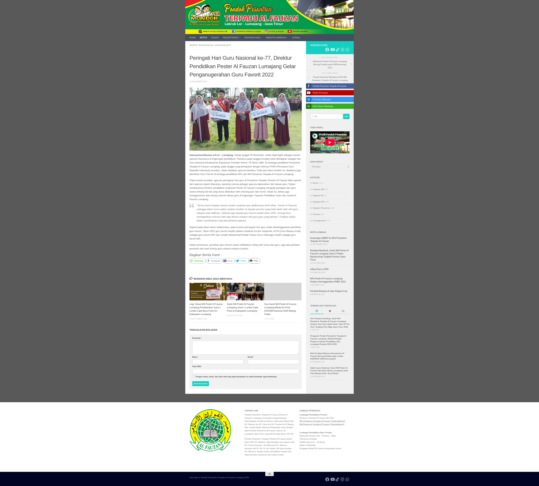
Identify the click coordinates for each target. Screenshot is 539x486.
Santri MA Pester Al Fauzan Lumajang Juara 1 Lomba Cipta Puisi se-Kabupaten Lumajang (242, 307)
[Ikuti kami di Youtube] (332, 50)
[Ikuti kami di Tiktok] (337, 50)
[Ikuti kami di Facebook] (327, 50)
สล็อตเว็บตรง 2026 (319, 269)
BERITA (203, 37)
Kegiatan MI (318, 195)
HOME (192, 37)
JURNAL (296, 37)
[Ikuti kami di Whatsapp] (348, 50)
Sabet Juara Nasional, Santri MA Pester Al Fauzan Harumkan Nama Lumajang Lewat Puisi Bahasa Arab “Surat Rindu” (329, 370)
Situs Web (196, 366)
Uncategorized (319, 220)
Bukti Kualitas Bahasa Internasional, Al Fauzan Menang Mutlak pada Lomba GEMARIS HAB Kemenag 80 (327, 356)
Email (251, 357)
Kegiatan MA (206, 45)
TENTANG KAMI (252, 37)
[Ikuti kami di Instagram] (342, 50)
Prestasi (316, 214)
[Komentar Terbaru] (343, 311)
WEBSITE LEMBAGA (276, 37)
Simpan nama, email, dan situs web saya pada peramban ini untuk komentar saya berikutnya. (236, 377)
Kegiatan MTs (223, 45)
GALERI (215, 37)
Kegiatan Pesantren (321, 208)
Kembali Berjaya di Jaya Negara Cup (328, 291)
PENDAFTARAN (230, 37)
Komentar (197, 338)
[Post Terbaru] (316, 311)
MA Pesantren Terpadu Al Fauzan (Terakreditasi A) (322, 424)
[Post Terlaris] (329, 311)
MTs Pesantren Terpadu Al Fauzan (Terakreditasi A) (322, 421)
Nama (195, 357)
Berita (193, 45)
